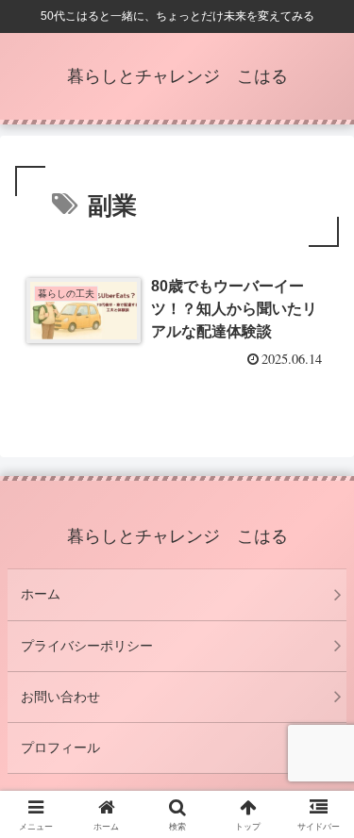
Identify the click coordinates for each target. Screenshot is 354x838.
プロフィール (60, 747)
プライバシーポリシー (87, 645)
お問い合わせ (60, 696)
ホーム (40, 593)
